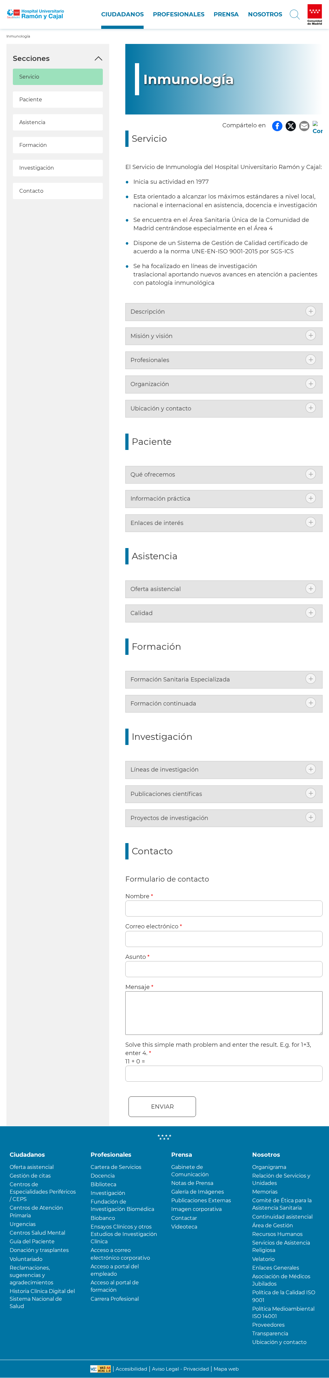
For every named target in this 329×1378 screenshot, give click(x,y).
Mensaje (137, 987)
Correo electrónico (151, 926)
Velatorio (263, 1259)
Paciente (30, 100)
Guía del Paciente (32, 1242)
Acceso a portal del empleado (115, 1270)
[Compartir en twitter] (291, 125)
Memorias (265, 1192)
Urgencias (23, 1224)
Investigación (36, 168)
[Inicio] (35, 14)
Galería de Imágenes (197, 1192)
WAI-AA (100, 1369)
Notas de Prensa (192, 1183)
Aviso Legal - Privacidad (180, 1369)
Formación (33, 145)
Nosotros (265, 14)
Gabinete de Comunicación (190, 1171)
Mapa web (226, 1369)
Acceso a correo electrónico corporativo (120, 1254)
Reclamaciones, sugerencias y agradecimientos (31, 1275)
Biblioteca (103, 1184)
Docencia (103, 1176)
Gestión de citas (30, 1176)
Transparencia (270, 1334)
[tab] (224, 312)
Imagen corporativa (196, 1209)
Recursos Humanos (277, 1234)
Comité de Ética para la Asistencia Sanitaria (282, 1204)
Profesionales (178, 14)
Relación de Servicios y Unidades (281, 1179)
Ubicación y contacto (279, 1342)
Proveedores (268, 1325)
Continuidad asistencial (282, 1217)
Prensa (226, 14)
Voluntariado (26, 1259)
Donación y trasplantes (39, 1250)
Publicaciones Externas (201, 1200)
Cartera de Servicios (116, 1167)
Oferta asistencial (32, 1167)
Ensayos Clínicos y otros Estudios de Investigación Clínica (124, 1234)
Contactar (184, 1218)
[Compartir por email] (304, 125)
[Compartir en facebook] (277, 125)
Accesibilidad (131, 1369)
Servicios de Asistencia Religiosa (281, 1246)
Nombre (137, 896)
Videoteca (184, 1227)
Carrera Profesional (115, 1299)
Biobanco (103, 1218)
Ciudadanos (122, 14)
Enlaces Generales (275, 1268)
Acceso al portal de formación (115, 1286)
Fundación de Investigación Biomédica (122, 1205)
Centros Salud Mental (37, 1233)
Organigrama (269, 1167)
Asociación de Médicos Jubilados (281, 1280)
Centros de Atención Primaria (36, 1211)
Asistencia (32, 122)
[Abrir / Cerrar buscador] (295, 14)
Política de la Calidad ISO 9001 (283, 1296)
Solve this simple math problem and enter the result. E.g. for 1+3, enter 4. (218, 1049)
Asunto (135, 956)
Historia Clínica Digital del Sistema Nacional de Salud (42, 1298)
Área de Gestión (272, 1225)
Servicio (29, 77)
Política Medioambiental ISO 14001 (283, 1312)
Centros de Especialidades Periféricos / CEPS (43, 1191)
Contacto (31, 191)
